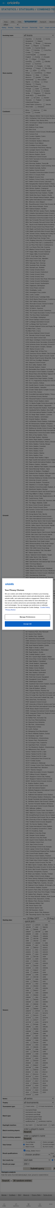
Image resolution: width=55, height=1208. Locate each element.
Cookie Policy (45, 607)
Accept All (27, 624)
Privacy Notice (10, 610)
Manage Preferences (27, 617)
